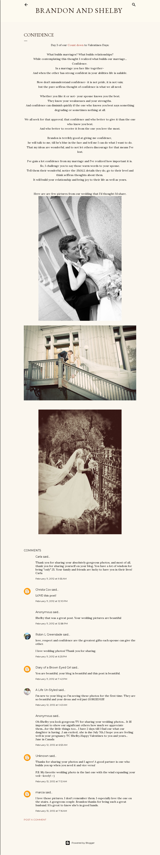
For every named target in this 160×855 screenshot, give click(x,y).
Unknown (42, 756)
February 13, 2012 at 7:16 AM (51, 810)
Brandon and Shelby (79, 10)
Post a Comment (35, 819)
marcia (40, 792)
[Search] (134, 4)
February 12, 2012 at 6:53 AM (51, 744)
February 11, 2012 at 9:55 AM (51, 578)
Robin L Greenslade (49, 634)
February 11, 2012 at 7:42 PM (51, 678)
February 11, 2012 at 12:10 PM (52, 601)
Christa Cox (43, 589)
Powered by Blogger (83, 842)
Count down (76, 45)
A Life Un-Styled (47, 690)
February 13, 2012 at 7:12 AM (51, 781)
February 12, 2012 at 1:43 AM (51, 704)
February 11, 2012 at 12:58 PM (52, 623)
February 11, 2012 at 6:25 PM (51, 656)
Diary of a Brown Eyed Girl (53, 667)
